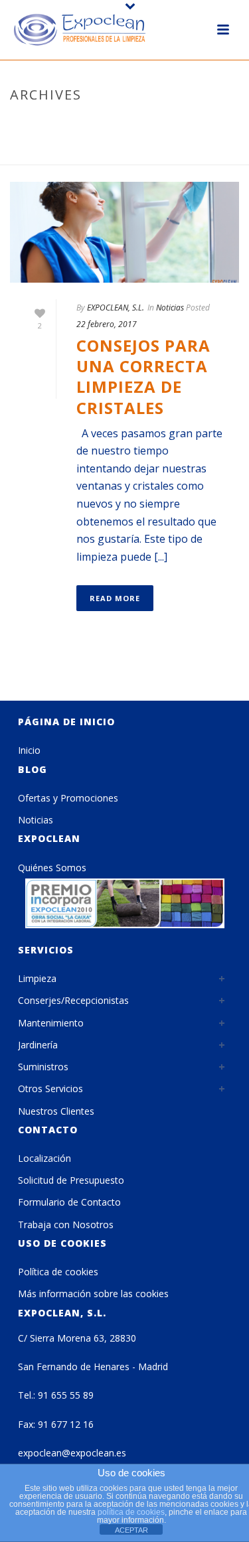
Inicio (29, 750)
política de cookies (131, 1512)
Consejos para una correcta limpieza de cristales (143, 376)
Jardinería (38, 1044)
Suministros (43, 1066)
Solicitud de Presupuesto (71, 1180)
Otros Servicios (50, 1088)
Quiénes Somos (52, 867)
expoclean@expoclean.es (72, 1452)
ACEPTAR (131, 1530)
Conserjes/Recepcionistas (73, 1000)
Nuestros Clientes (56, 1111)
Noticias (170, 307)
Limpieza (37, 978)
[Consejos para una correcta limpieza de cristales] (124, 232)
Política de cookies (58, 1271)
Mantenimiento (51, 1022)
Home (68, 155)
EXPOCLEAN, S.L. (115, 307)
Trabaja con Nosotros (66, 1224)
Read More (115, 598)
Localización (44, 1158)
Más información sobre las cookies (93, 1293)
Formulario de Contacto (69, 1202)
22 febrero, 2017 (106, 324)
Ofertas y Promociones (68, 798)
